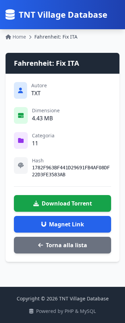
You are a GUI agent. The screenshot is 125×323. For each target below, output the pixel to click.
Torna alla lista (66, 245)
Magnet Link (66, 224)
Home (19, 36)
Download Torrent (67, 203)
